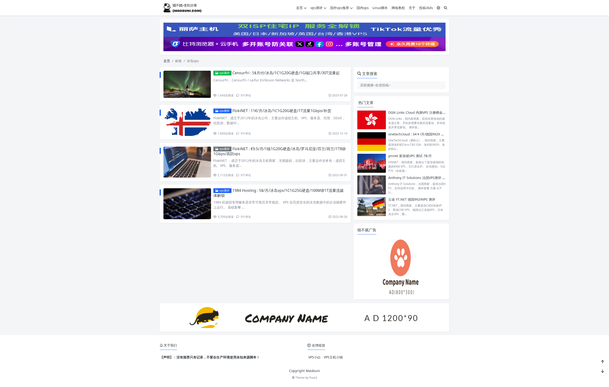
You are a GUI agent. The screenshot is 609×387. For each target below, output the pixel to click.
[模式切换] (438, 7)
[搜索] (445, 7)
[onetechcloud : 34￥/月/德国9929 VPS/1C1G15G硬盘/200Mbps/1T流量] (371, 141)
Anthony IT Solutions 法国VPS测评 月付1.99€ (422, 177)
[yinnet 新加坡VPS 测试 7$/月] (371, 163)
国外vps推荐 (339, 7)
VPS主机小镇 (333, 357)
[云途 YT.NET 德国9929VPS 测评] (371, 206)
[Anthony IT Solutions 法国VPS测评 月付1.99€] (371, 185)
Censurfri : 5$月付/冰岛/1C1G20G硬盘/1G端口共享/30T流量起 (286, 72)
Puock (313, 378)
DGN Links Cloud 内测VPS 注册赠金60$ (418, 112)
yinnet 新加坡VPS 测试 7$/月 (410, 156)
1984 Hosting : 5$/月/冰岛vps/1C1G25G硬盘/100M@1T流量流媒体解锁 (278, 193)
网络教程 (398, 7)
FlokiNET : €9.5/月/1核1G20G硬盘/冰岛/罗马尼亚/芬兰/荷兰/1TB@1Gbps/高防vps (279, 151)
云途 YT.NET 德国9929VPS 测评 (411, 199)
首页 (299, 7)
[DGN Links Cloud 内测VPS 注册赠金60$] (371, 119)
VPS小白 (314, 357)
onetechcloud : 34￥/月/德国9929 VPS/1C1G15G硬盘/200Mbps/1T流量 (442, 134)
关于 (412, 7)
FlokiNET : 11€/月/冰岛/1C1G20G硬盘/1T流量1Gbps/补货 (281, 110)
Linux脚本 (380, 7)
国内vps (363, 7)
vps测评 (316, 7)
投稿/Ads (426, 7)
